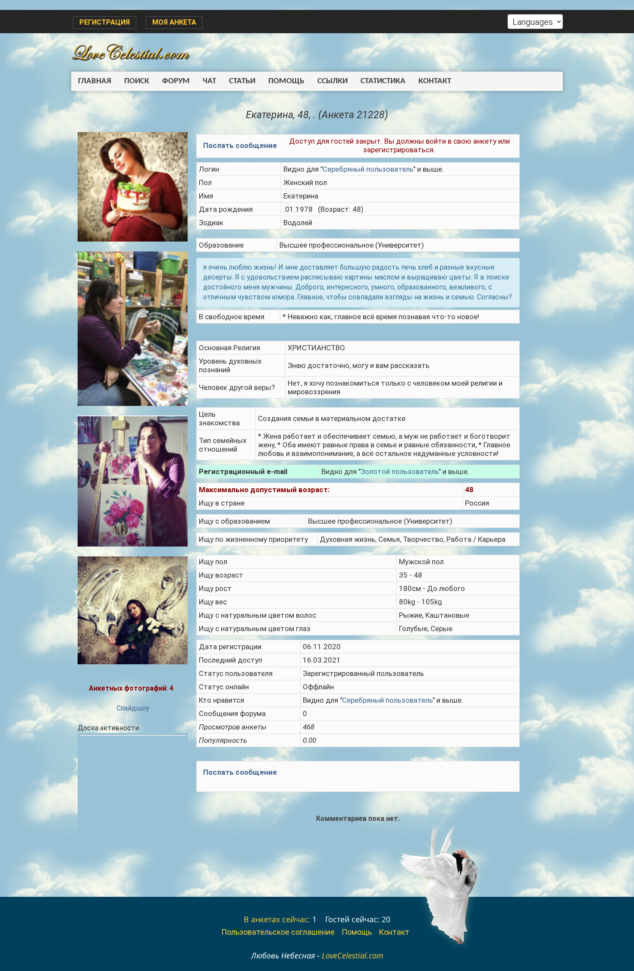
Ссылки (332, 81)
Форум (176, 81)
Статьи (242, 81)
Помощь (286, 81)
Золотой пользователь (400, 471)
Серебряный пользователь (368, 169)
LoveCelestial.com (352, 955)
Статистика (383, 81)
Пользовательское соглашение (278, 931)
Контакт (434, 81)
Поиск (136, 81)
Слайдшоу (132, 708)
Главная (94, 81)
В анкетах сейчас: (277, 919)
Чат (209, 81)
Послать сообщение (240, 145)
